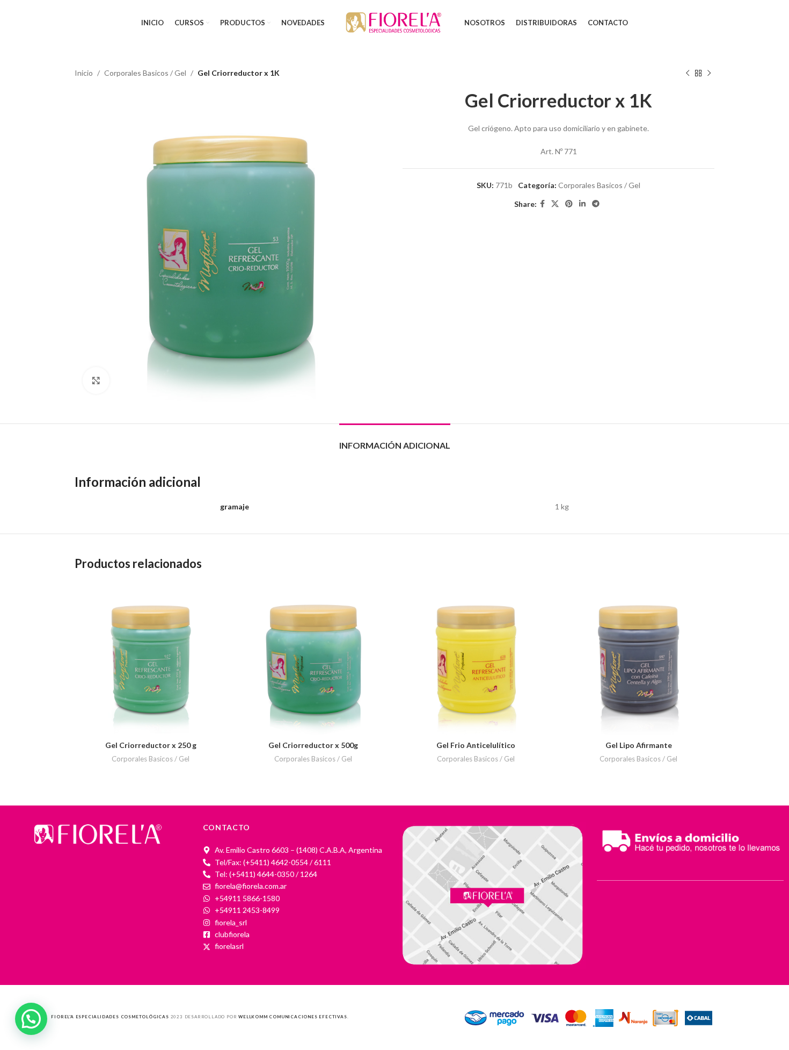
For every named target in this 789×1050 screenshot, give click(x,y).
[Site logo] (394, 21)
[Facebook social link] (542, 204)
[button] (31, 1019)
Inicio (84, 72)
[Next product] (709, 73)
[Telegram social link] (596, 204)
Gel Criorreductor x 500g (313, 745)
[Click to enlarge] (96, 380)
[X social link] (555, 204)
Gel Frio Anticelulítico (475, 745)
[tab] (394, 439)
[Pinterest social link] (569, 204)
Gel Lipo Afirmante (638, 745)
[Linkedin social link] (582, 204)
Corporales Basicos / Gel (145, 72)
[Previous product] (687, 73)
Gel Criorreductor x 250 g (150, 745)
